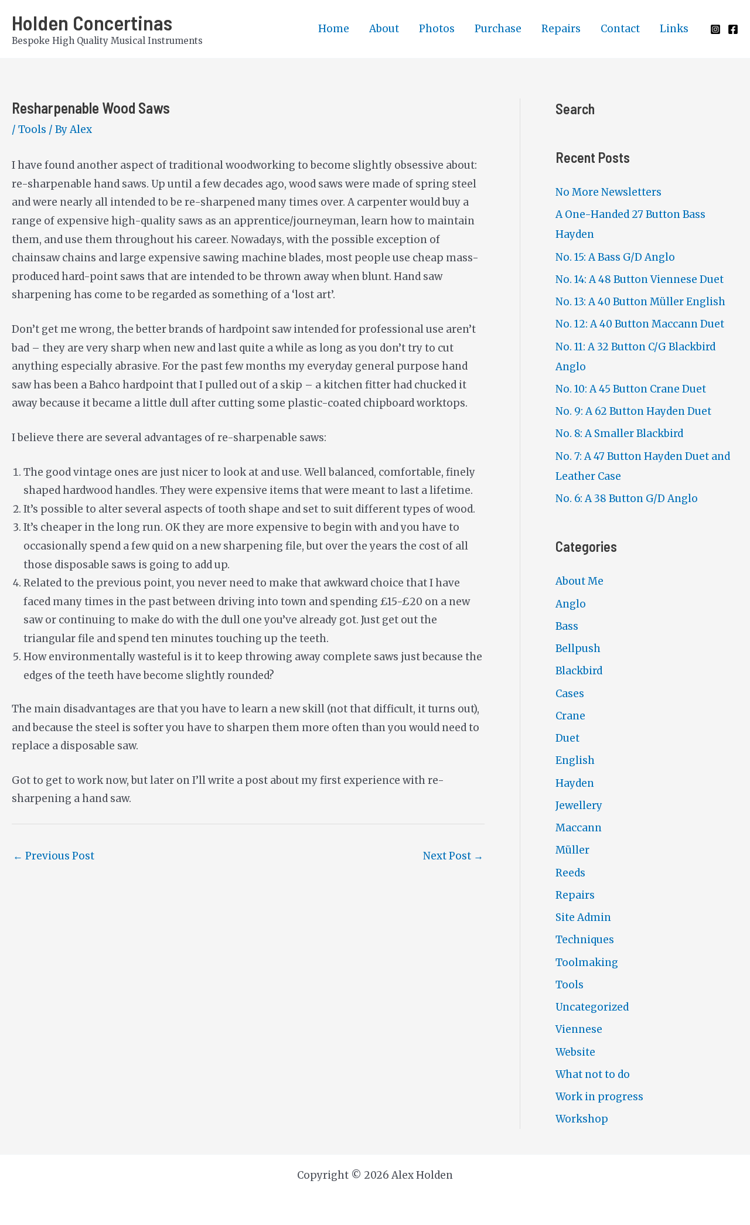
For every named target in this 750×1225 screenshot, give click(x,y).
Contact (620, 28)
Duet (567, 738)
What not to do (592, 1074)
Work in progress (599, 1096)
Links (674, 28)
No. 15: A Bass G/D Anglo (615, 257)
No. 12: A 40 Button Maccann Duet (639, 324)
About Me (579, 581)
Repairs (561, 28)
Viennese (578, 1029)
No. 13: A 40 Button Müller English (640, 301)
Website (575, 1052)
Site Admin (583, 917)
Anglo (570, 604)
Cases (569, 693)
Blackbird (578, 670)
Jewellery (578, 805)
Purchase (498, 28)
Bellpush (578, 648)
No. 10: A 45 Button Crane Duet (630, 389)
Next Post (453, 855)
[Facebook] (733, 29)
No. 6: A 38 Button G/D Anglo (626, 498)
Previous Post (53, 855)
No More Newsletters (608, 192)
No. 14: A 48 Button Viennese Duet (639, 279)
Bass (566, 626)
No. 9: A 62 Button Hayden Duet (633, 411)
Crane (570, 715)
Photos (437, 28)
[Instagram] (715, 29)
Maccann (578, 827)
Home (333, 28)
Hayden (574, 783)
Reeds (570, 872)
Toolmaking (586, 962)
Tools (32, 129)
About (384, 28)
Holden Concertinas (92, 22)
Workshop (581, 1119)
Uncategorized (592, 1007)
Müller (572, 850)
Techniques (584, 939)
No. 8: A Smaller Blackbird (619, 433)
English (575, 760)
